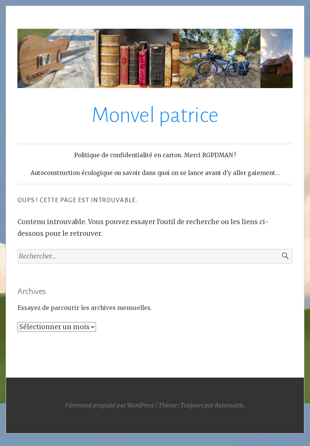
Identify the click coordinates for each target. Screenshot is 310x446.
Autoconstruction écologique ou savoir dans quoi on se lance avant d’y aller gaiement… (155, 173)
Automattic (229, 405)
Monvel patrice (155, 115)
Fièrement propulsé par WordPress (109, 405)
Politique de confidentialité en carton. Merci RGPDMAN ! (155, 155)
